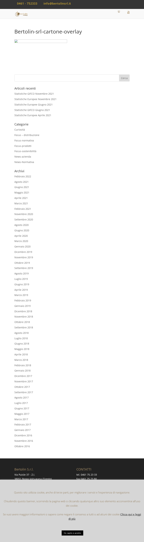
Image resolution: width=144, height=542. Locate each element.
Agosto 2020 (21, 225)
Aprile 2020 (21, 235)
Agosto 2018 (21, 333)
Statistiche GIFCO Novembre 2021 (34, 93)
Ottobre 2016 (22, 446)
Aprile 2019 (21, 289)
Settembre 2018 (23, 327)
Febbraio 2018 (22, 365)
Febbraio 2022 (22, 176)
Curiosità (19, 129)
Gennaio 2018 (22, 370)
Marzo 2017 (21, 419)
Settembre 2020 (23, 219)
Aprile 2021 (21, 198)
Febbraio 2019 (22, 300)
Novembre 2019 (23, 257)
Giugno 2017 (21, 408)
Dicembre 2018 (23, 311)
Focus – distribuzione (26, 135)
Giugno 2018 (21, 343)
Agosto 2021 (21, 181)
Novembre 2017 (23, 381)
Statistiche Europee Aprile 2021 (32, 115)
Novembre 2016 (23, 440)
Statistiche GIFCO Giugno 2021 (32, 110)
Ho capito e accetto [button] (72, 533)
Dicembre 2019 (23, 252)
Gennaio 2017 (22, 430)
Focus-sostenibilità (25, 151)
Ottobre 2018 (22, 322)
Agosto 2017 (21, 397)
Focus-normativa (24, 140)
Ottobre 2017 (22, 386)
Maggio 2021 (21, 192)
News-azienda (22, 156)
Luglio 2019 (21, 279)
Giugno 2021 (21, 187)
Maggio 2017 (21, 413)
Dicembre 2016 (23, 435)
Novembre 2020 (23, 214)
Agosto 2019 (21, 273)
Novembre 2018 (23, 316)
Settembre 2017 (23, 392)
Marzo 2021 (21, 203)
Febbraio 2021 (22, 208)
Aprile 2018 (21, 354)
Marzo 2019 (21, 295)
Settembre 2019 (23, 268)
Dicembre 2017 (23, 376)
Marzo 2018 (21, 360)
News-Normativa (24, 162)
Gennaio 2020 (22, 246)
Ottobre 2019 (22, 262)
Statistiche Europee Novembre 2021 (35, 99)
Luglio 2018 (21, 338)
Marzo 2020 (21, 241)
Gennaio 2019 (22, 306)
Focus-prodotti (22, 146)
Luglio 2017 (21, 403)
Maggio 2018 (21, 349)
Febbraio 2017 (22, 424)
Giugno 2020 (21, 230)
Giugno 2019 (21, 284)
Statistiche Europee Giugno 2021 (33, 104)
